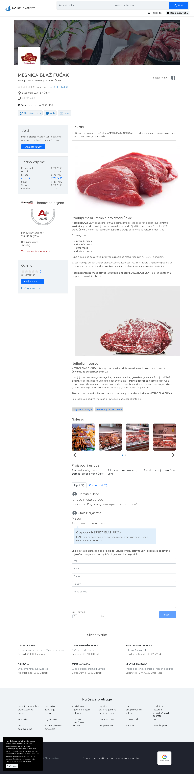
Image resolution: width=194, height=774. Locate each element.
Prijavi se (156, 12)
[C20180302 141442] (137, 437)
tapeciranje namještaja (78, 721)
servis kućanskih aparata (161, 714)
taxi (128, 706)
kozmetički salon (53, 725)
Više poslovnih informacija (35, 251)
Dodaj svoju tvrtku (179, 13)
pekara (21, 725)
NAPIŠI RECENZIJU (58, 87)
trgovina (103, 706)
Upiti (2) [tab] (79, 485)
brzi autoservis (25, 709)
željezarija (50, 709)
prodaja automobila (28, 706)
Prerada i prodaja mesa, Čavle (159, 470)
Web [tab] (52, 113)
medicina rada (106, 713)
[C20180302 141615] (110, 437)
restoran (157, 709)
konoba (130, 725)
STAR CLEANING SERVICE (139, 645)
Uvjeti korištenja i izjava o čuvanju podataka (116, 758)
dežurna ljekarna (107, 709)
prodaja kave (160, 706)
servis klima (78, 706)
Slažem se (11, 766)
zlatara (156, 719)
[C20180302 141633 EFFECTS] (83, 437)
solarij (129, 713)
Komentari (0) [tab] (98, 485)
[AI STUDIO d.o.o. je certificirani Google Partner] (164, 757)
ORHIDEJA (23, 664)
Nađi (180, 5)
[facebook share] (173, 77)
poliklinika (50, 706)
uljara (48, 713)
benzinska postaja (108, 719)
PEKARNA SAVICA (81, 664)
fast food (77, 713)
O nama (87, 758)
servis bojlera (160, 725)
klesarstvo (23, 719)
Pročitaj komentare (31, 288)
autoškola (50, 729)
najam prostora (53, 719)
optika (21, 713)
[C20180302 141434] (164, 437)
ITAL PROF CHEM (26, 645)
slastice (76, 725)
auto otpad (132, 719)
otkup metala (106, 725)
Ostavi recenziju (32, 113)
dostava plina (25, 729)
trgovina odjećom (81, 709)
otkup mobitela (134, 709)
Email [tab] (66, 113)
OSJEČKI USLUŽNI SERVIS (85, 645)
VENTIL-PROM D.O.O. (136, 664)
